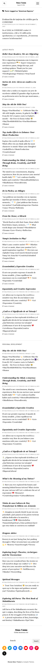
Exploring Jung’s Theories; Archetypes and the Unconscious (19, 553)
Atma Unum (21, 2)
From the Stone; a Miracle (14, 216)
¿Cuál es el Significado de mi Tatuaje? (19, 311)
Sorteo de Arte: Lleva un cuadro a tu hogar (19, 83)
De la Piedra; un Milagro (13, 190)
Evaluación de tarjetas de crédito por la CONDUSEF (20, 20)
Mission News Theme (14, 662)
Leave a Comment (9, 77)
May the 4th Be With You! (14, 104)
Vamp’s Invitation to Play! (14, 238)
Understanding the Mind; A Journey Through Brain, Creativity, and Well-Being (19, 163)
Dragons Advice (9, 533)
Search (13, 640)
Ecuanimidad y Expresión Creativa (18, 266)
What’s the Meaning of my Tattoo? (18, 478)
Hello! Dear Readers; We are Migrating (20, 54)
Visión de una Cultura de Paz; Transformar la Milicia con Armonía (19, 504)
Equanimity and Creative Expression (19, 288)
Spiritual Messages (11, 579)
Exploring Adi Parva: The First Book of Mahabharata (20, 599)
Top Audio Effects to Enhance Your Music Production (18, 133)
